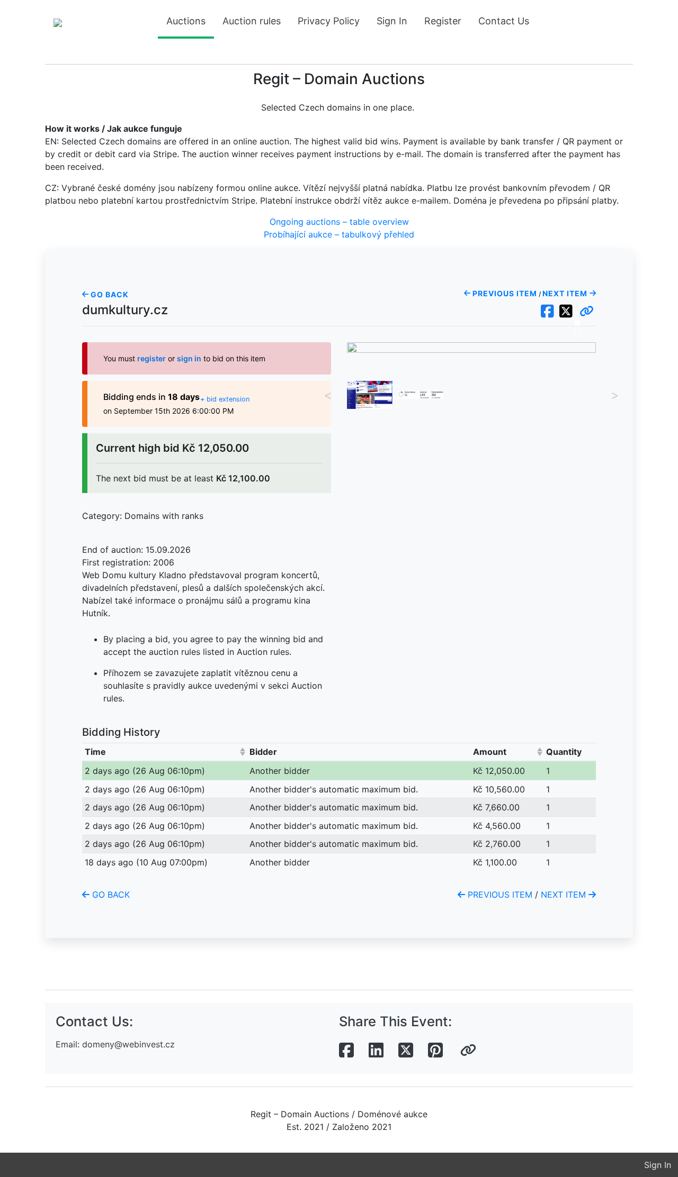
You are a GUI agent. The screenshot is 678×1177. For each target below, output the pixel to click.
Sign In (392, 20)
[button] (586, 312)
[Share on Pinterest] (435, 1050)
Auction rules (251, 20)
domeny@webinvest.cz (128, 1044)
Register (442, 20)
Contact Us (503, 20)
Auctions (186, 20)
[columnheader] (164, 752)
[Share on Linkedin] (376, 1050)
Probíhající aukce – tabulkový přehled (339, 234)
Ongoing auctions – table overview (339, 221)
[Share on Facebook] (346, 1050)
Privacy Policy (329, 20)
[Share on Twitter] (405, 1050)
